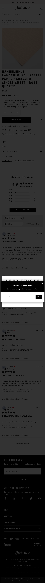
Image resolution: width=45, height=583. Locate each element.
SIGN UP (39, 297)
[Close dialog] (42, 283)
